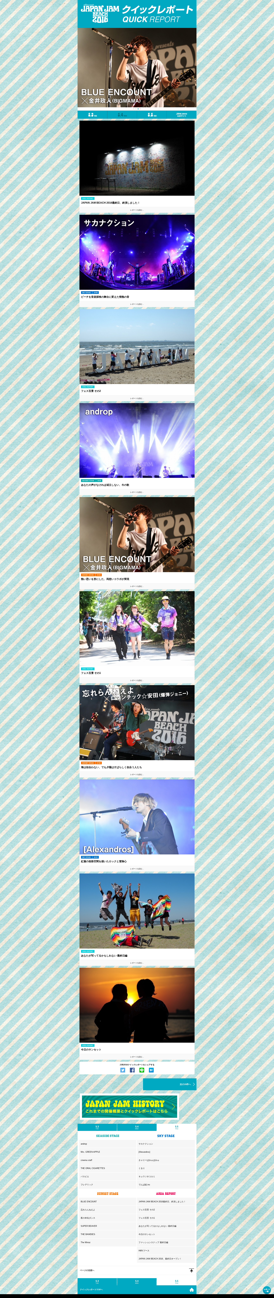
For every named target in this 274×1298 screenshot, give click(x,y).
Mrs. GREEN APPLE (90, 1152)
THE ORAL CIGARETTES (93, 1168)
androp (84, 1144)
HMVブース (144, 1250)
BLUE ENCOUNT (89, 1201)
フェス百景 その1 (147, 1218)
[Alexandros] (144, 1152)
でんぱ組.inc (144, 1184)
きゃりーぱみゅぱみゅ (149, 1160)
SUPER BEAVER (89, 1226)
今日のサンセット (147, 1234)
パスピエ (85, 1176)
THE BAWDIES (88, 1234)
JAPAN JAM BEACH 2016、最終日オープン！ (160, 1259)
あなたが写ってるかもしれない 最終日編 (157, 1226)
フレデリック (87, 1184)
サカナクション (146, 1144)
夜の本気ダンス (88, 1218)
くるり (142, 1168)
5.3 (97, 1127)
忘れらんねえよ (88, 1209)
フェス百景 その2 (147, 1209)
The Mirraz (86, 1242)
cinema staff (86, 1160)
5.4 (137, 1127)
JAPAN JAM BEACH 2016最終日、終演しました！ (162, 1201)
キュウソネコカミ (147, 1176)
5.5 (176, 1127)
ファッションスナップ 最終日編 (153, 1242)
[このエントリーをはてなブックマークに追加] (151, 1070)
